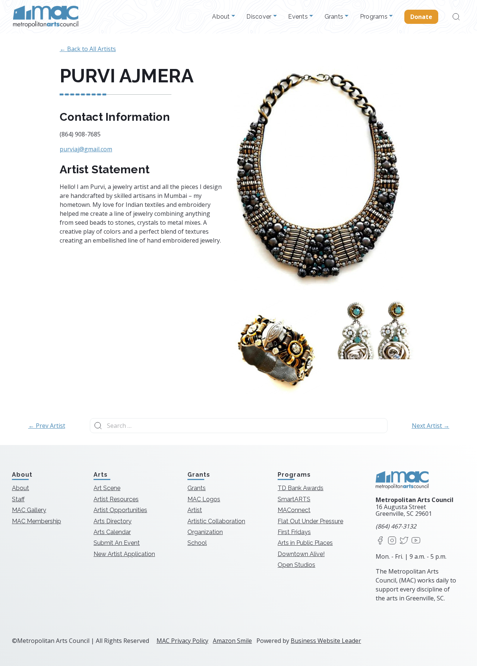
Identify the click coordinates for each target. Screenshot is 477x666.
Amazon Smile (232, 641)
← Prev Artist (46, 425)
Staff (18, 499)
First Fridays (294, 532)
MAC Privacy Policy (182, 641)
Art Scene (107, 488)
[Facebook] (380, 541)
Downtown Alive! (301, 554)
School (197, 542)
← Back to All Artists (88, 49)
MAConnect (294, 510)
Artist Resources (116, 499)
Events (298, 16)
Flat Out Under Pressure (310, 521)
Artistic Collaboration (216, 521)
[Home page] (45, 17)
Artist (194, 510)
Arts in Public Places (305, 542)
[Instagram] (392, 541)
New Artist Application (124, 554)
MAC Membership (36, 521)
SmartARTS (294, 499)
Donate (421, 17)
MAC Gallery (29, 510)
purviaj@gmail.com (86, 149)
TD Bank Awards (300, 488)
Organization (205, 532)
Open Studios (296, 564)
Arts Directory (113, 521)
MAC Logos (203, 499)
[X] (403, 541)
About (221, 16)
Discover (259, 16)
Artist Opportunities (120, 510)
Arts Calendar (112, 532)
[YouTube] (415, 541)
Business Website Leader (326, 641)
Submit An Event (117, 542)
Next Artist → (430, 425)
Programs (374, 16)
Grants (335, 16)
